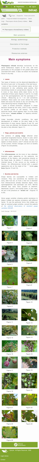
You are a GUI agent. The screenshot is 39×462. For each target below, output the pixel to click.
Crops (13, 16)
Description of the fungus (19, 44)
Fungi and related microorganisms (17, 18)
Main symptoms (19, 35)
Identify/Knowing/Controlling (27, 2)
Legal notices (4, 456)
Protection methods (19, 49)
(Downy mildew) (17, 29)
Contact (3, 459)
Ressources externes (19, 53)
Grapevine (20, 16)
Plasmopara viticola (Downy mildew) (16, 21)
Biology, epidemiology (19, 39)
